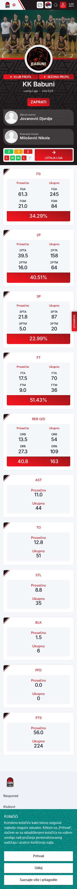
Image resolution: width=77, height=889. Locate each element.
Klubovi (9, 807)
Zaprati (38, 102)
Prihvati (38, 856)
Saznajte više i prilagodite (38, 880)
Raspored (10, 796)
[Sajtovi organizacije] (13, 4)
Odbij (39, 868)
